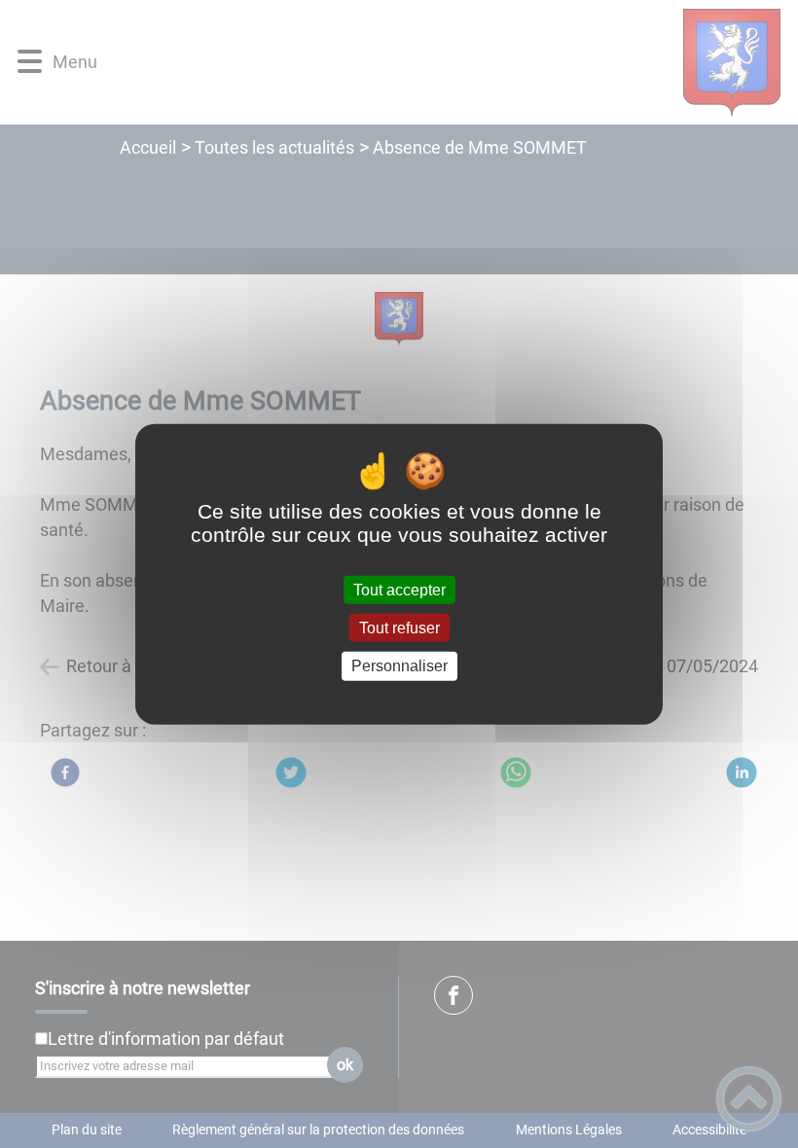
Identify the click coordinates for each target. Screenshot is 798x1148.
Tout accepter (399, 590)
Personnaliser (399, 666)
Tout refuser (399, 628)
